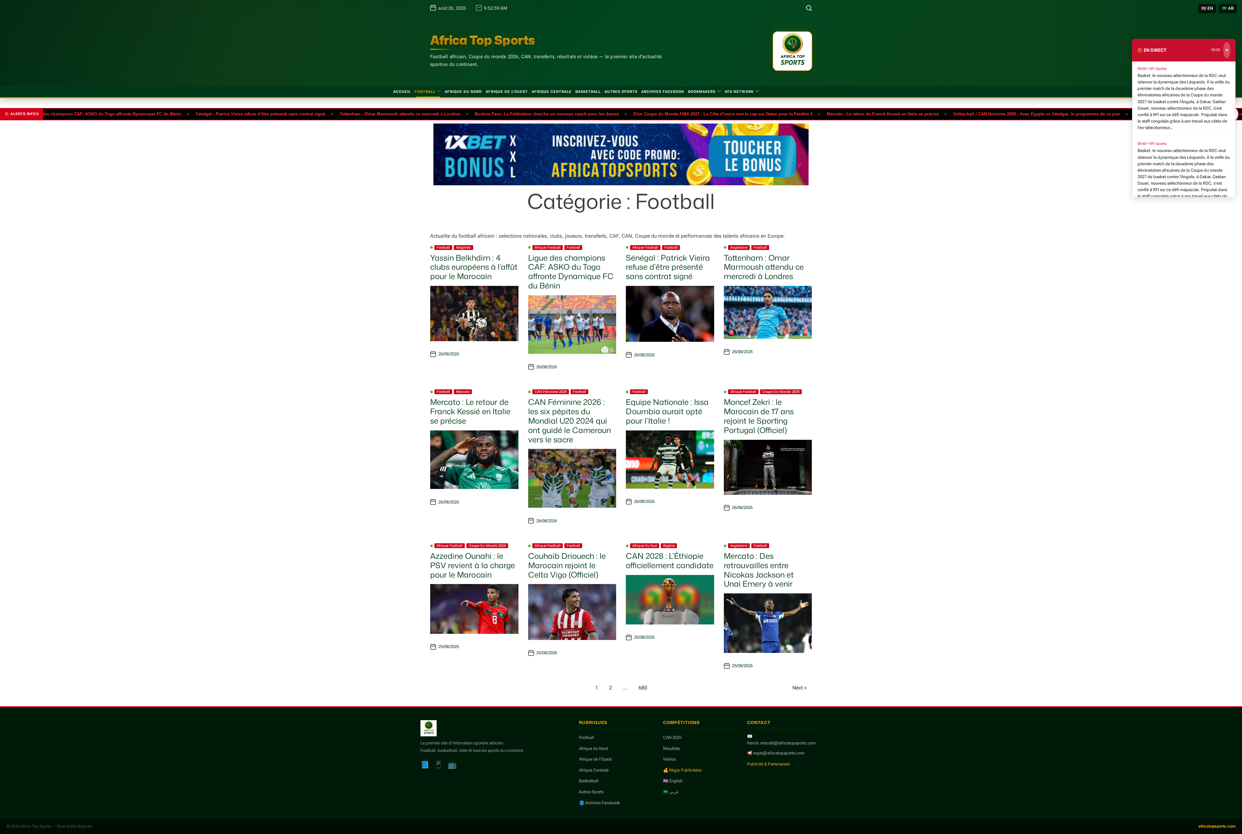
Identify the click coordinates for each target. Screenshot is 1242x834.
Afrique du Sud (644, 546)
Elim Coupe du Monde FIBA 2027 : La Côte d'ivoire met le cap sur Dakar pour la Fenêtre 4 (690, 113)
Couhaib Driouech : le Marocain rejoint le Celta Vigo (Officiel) (567, 565)
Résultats (671, 748)
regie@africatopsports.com (778, 753)
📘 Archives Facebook (599, 802)
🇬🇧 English (672, 780)
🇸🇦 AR (1228, 8)
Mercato (463, 392)
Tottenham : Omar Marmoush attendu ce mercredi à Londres (367, 113)
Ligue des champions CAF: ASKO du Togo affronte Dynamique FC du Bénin (571, 271)
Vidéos (669, 759)
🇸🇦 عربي (671, 791)
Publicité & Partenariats (768, 764)
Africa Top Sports (482, 40)
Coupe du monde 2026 (781, 392)
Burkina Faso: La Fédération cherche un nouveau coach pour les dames (514, 113)
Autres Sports (621, 92)
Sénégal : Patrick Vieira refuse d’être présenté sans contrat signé (228, 113)
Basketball (588, 92)
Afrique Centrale (552, 92)
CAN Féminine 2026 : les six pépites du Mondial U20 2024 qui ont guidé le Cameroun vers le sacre (569, 420)
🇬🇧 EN (1207, 8)
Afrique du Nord (463, 92)
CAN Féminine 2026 (551, 392)
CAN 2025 (672, 737)
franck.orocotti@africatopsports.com (781, 743)
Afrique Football (548, 247)
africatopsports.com (1217, 826)
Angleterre (738, 247)
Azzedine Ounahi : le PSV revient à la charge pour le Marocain (472, 565)
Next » (799, 688)
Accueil (402, 92)
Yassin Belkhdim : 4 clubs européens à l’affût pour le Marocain (474, 267)
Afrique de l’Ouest (507, 92)
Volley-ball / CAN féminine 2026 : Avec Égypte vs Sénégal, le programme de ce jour (1004, 113)
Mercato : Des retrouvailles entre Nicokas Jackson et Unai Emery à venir (759, 569)
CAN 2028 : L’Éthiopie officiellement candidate (670, 560)
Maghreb (463, 247)
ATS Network (739, 92)
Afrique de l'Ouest (595, 759)
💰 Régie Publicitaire (682, 770)
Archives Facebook (662, 92)
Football (425, 92)
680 (642, 688)
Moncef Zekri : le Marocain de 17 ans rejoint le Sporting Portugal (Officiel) (759, 415)
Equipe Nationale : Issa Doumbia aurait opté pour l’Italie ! (667, 411)
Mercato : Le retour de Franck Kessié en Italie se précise (850, 113)
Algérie (669, 546)
